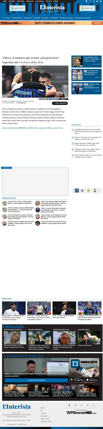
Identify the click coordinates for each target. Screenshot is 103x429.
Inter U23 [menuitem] (37, 18)
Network (12, 1)
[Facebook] (86, 1)
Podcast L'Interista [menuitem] (66, 18)
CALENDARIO (39, 1)
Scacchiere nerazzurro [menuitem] (83, 18)
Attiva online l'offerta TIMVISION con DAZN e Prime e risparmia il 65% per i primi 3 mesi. (33, 128)
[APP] (77, 190)
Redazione (20, 1)
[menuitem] (2, 17)
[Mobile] (95, 190)
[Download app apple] (97, 1)
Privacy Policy (45, 418)
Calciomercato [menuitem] (17, 18)
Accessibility (45, 416)
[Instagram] (94, 1)
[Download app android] (100, 1)
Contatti (43, 413)
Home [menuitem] (8, 18)
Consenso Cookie (46, 421)
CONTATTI (49, 1)
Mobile (43, 408)
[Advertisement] (86, 272)
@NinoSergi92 (21, 102)
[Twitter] (90, 1)
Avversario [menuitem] (27, 18)
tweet (63, 99)
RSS (42, 410)
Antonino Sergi (8, 102)
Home (5, 1)
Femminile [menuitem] (54, 18)
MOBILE (56, 1)
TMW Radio (29, 1)
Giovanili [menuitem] (45, 18)
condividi (53, 99)
